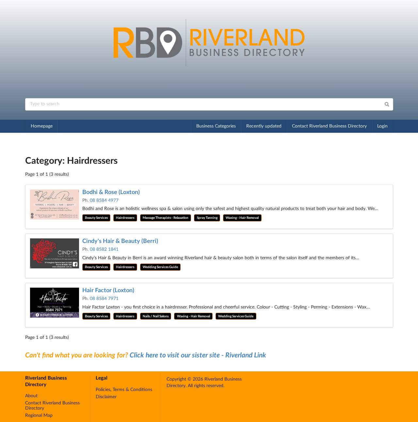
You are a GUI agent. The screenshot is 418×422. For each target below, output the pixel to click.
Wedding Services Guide (160, 267)
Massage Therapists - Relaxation (165, 217)
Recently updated (263, 126)
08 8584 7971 (104, 298)
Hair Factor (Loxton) (108, 291)
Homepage (42, 126)
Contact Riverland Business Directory (329, 126)
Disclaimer (106, 397)
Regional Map (39, 415)
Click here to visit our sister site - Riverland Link (198, 355)
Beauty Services (96, 217)
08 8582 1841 (104, 249)
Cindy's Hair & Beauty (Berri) (120, 241)
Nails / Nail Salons (156, 316)
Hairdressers (125, 217)
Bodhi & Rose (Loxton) (111, 192)
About (31, 396)
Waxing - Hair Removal (242, 217)
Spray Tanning (207, 217)
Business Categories (216, 126)
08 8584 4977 (104, 200)
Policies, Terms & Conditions (124, 389)
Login (382, 126)
